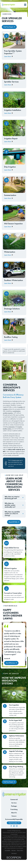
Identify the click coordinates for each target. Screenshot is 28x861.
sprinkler (20, 407)
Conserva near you (16, 460)
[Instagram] (17, 826)
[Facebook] (11, 826)
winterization (11, 427)
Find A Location (13, 823)
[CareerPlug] (14, 826)
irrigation (5, 409)
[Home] (8, 4)
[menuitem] (7, 850)
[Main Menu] (25, 5)
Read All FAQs (13, 522)
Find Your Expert (8, 27)
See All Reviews (10, 663)
